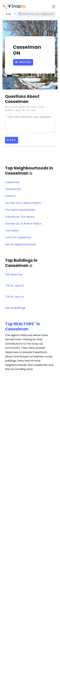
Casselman (12, 182)
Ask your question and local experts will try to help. (25, 109)
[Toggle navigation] (53, 6)
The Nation (12, 230)
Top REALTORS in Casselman (22, 326)
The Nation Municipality (20, 210)
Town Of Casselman (18, 237)
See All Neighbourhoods (20, 244)
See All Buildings (15, 308)
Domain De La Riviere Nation (23, 224)
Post (11, 140)
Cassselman (13, 189)
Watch (24, 62)
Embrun (10, 196)
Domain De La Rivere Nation (23, 203)
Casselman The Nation (19, 217)
